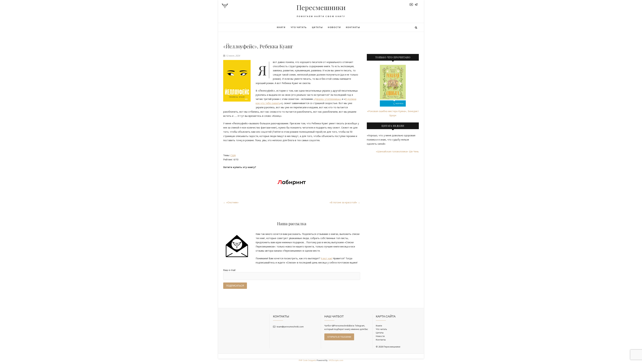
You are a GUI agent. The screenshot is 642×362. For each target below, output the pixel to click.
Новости (334, 27)
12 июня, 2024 (232, 55)
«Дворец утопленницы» (327, 99)
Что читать (299, 27)
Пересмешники (321, 7)
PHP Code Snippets (307, 360)
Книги (281, 27)
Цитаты (317, 27)
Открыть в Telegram (339, 336)
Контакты (353, 27)
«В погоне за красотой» (345, 202)
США (233, 155)
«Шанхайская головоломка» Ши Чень (397, 151)
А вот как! (326, 258)
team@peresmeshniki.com (290, 326)
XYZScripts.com (336, 360)
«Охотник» (231, 202)
